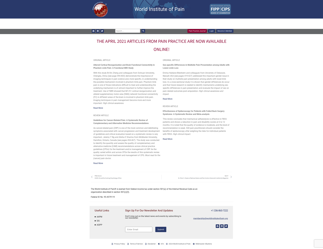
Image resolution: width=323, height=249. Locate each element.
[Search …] (127, 31)
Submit (160, 229)
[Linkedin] (98, 31)
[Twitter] (102, 31)
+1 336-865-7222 (219, 210)
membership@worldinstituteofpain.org (210, 218)
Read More (98, 108)
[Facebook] (93, 31)
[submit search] (143, 31)
